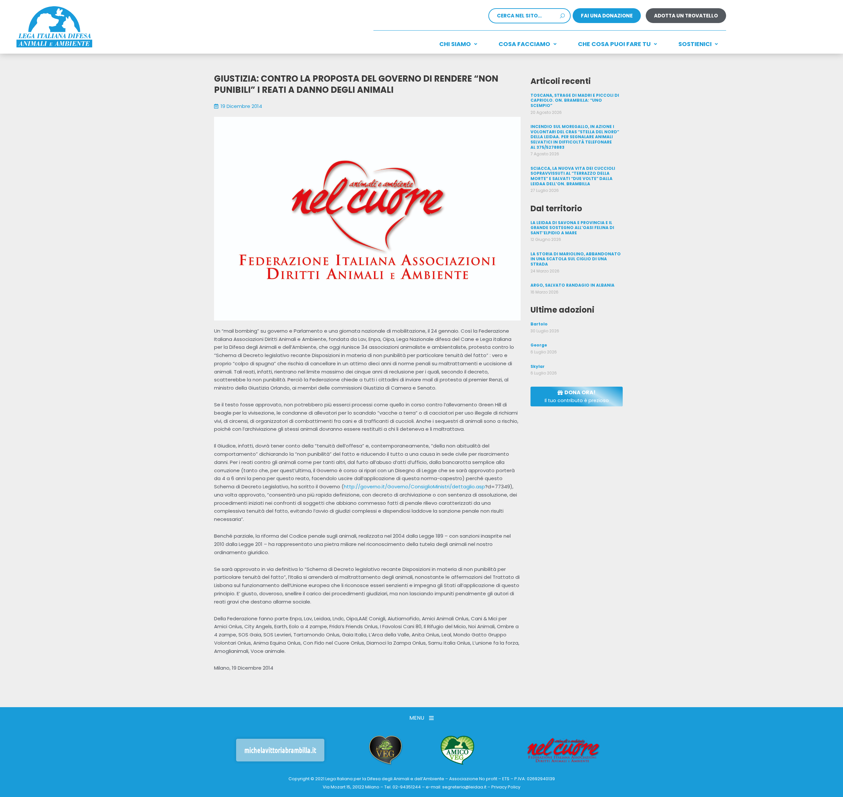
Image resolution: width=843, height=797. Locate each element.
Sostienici (695, 44)
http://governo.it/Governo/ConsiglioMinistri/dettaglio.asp (414, 486)
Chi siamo (455, 44)
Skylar (537, 366)
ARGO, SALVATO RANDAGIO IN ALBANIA (572, 285)
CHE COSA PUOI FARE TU (614, 44)
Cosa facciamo (524, 44)
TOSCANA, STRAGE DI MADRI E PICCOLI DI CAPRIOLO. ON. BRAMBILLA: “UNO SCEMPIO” (574, 100)
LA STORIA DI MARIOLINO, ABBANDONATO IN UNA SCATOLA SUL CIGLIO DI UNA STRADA (575, 259)
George (538, 345)
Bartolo (539, 324)
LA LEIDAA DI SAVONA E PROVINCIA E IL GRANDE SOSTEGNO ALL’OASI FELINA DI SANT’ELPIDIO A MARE (572, 228)
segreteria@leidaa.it (464, 787)
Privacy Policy (505, 787)
